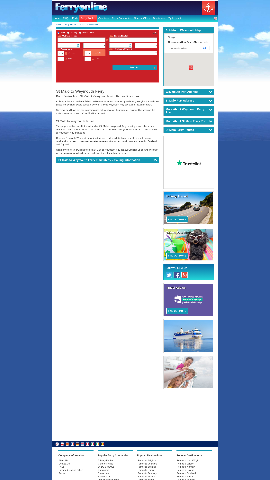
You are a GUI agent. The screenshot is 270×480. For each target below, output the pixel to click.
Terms (62, 473)
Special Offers (142, 18)
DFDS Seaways (106, 467)
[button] (215, 18)
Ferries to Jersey (185, 464)
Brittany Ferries (105, 460)
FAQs (66, 18)
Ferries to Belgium (147, 460)
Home (56, 18)
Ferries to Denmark (147, 464)
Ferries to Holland (146, 476)
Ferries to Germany (147, 473)
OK (204, 48)
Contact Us (64, 464)
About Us (63, 460)
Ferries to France (146, 470)
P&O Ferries (104, 476)
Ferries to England (147, 467)
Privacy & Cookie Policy (71, 470)
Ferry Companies (121, 18)
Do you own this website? (178, 48)
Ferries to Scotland (186, 473)
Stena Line (103, 473)
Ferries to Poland (185, 470)
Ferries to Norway (186, 467)
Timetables (159, 18)
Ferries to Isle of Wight (188, 460)
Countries (103, 18)
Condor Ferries (105, 464)
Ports (75, 18)
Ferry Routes (88, 18)
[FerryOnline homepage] (135, 8)
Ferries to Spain (185, 476)
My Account (174, 18)
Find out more (177, 219)
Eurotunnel (103, 470)
